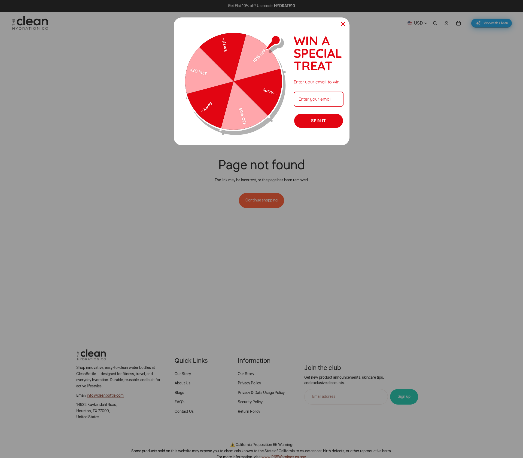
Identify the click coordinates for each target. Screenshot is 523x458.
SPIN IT (318, 120)
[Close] (342, 24)
